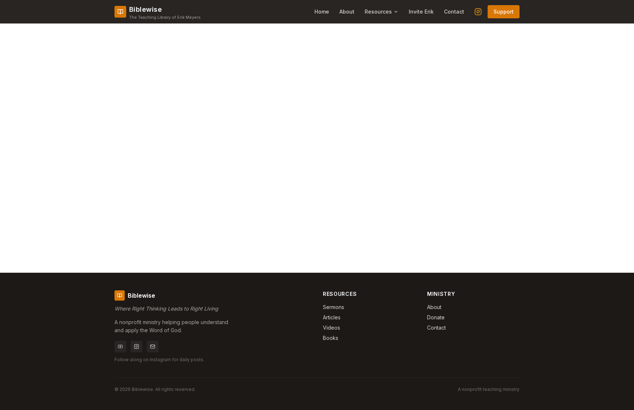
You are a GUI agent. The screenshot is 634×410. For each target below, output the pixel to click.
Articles (331, 317)
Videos (331, 327)
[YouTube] (120, 346)
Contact (454, 11)
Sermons (333, 307)
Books (330, 338)
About (346, 11)
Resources (378, 11)
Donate (436, 317)
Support (503, 11)
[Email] (152, 346)
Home (321, 11)
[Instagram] (478, 11)
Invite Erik (421, 11)
